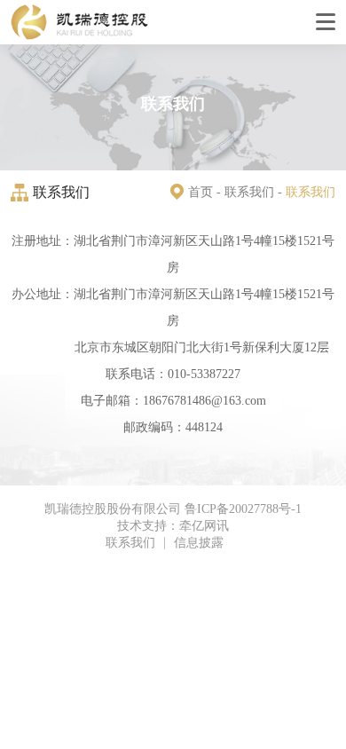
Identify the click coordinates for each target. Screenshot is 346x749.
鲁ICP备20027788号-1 (243, 509)
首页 (200, 192)
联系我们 (249, 192)
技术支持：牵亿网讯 (173, 526)
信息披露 (199, 543)
